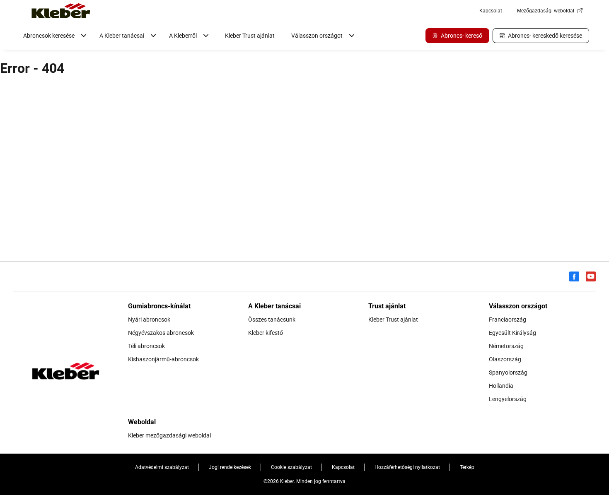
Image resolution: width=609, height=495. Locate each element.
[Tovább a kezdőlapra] (61, 10)
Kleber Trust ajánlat (250, 35)
